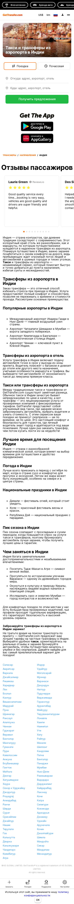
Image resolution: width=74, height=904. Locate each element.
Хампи (41, 722)
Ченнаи (7, 726)
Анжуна (7, 759)
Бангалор (8, 738)
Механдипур (44, 853)
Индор (41, 664)
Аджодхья (43, 812)
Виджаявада (44, 697)
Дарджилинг (44, 783)
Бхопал (7, 693)
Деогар (7, 775)
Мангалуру (9, 742)
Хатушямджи (10, 779)
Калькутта (9, 837)
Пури (6, 751)
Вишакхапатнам (12, 701)
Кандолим (43, 751)
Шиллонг (42, 746)
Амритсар (8, 668)
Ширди (7, 808)
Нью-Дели (43, 771)
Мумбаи (41, 767)
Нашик (6, 825)
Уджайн (41, 820)
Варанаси (42, 681)
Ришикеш (8, 681)
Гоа (5, 833)
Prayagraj (8, 796)
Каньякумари (11, 845)
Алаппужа (9, 722)
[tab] (9, 883)
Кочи (40, 796)
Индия (43, 155)
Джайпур (8, 820)
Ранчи (6, 804)
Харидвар (8, 685)
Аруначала (43, 825)
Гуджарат (8, 730)
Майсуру (42, 709)
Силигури (42, 804)
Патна (40, 755)
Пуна (6, 709)
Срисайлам (9, 816)
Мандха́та (43, 841)
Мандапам (43, 849)
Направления (28, 155)
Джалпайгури (45, 833)
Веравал (8, 734)
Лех (5, 689)
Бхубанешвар (11, 763)
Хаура (6, 783)
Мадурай (8, 705)
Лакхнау (42, 792)
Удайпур (42, 668)
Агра (5, 857)
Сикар (40, 845)
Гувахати (8, 746)
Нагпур (41, 689)
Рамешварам (45, 775)
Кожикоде (43, 808)
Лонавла (42, 718)
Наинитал (42, 726)
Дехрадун (43, 685)
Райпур (41, 738)
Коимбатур (9, 853)
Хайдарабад (44, 788)
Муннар (41, 677)
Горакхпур (43, 701)
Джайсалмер (10, 677)
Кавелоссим (10, 755)
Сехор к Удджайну (14, 788)
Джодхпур (9, 792)
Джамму (42, 816)
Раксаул (7, 718)
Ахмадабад (9, 800)
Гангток (7, 767)
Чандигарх (9, 849)
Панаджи (42, 763)
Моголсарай (44, 672)
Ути (39, 730)
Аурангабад (44, 705)
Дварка (7, 841)
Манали (41, 742)
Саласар (8, 664)
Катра (40, 800)
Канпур (7, 697)
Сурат (6, 812)
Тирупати (8, 829)
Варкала (8, 672)
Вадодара (43, 779)
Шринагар (9, 714)
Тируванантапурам (48, 714)
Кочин (40, 829)
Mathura (7, 771)
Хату (39, 734)
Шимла (41, 837)
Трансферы (9, 155)
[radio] (10, 188)
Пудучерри (43, 693)
